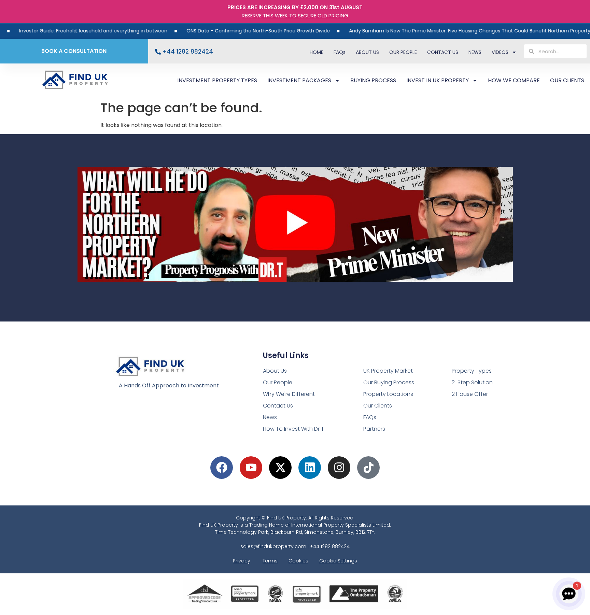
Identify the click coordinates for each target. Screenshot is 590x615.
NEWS (474, 52)
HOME (316, 52)
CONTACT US (442, 52)
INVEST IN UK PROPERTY (437, 80)
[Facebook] (221, 467)
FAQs (340, 52)
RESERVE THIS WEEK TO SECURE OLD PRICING (295, 15)
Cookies (298, 560)
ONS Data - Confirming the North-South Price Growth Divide (236, 30)
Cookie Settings (338, 560)
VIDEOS (500, 52)
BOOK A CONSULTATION (74, 51)
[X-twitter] (280, 467)
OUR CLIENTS (567, 80)
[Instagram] (339, 467)
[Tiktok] (368, 467)
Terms (270, 560)
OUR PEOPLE (403, 52)
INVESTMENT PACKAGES (299, 80)
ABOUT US (367, 52)
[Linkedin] (309, 467)
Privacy (241, 560)
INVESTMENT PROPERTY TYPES (217, 80)
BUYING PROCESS (373, 80)
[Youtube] (251, 467)
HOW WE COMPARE (514, 80)
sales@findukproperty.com (273, 546)
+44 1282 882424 (188, 51)
